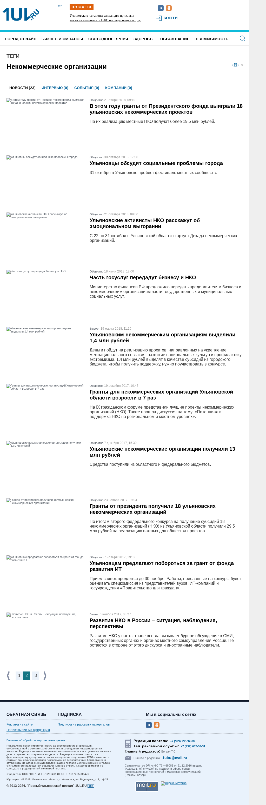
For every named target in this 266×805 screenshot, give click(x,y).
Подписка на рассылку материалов (84, 724)
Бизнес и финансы (62, 39)
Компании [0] (118, 88)
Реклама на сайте (19, 724)
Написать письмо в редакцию (28, 730)
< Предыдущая (8, 676)
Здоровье (144, 39)
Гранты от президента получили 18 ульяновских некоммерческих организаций (153, 509)
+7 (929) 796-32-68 (182, 741)
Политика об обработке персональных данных (35, 740)
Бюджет (95, 328)
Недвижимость (211, 39)
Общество (96, 100)
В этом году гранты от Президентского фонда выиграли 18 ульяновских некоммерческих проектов (166, 109)
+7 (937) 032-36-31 (193, 746)
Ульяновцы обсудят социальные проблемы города (156, 163)
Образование (175, 39)
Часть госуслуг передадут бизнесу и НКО (143, 277)
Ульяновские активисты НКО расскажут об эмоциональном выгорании (145, 223)
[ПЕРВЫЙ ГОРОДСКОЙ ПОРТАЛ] (21, 14)
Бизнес (94, 614)
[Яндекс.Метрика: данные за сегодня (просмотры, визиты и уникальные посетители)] (174, 783)
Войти (170, 18)
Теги (12, 56)
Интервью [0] (55, 88)
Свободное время (108, 39)
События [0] (86, 88)
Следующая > (45, 676)
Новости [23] (22, 88)
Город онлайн (20, 39)
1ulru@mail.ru (174, 758)
